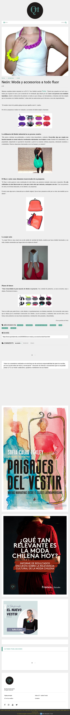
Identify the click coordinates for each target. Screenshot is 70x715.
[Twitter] (17, 704)
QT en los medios (8, 698)
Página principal (8, 695)
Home (3, 78)
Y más (51, 713)
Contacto (37, 698)
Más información (46, 713)
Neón (44, 91)
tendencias (11, 78)
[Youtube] (12, 704)
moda (18, 78)
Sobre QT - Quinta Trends (41, 695)
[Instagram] (8, 704)
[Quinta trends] (35, 18)
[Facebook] (4, 704)
